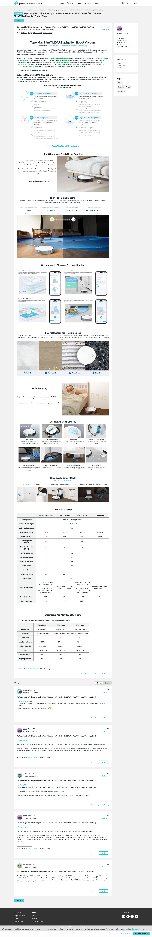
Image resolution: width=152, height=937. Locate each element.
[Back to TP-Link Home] (19, 3)
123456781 (27, 774)
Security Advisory (38, 921)
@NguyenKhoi (23, 740)
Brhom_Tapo (27, 864)
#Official (24, 33)
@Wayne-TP (22, 701)
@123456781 (22, 827)
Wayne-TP (31, 729)
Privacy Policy (18, 921)
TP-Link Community (20, 10)
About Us (17, 912)
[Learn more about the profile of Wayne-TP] (20, 730)
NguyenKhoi (27, 690)
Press (34, 912)
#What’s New (47, 33)
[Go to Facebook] (128, 916)
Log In (128, 3)
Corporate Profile (19, 915)
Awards (34, 918)
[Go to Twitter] (132, 917)
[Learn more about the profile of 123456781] (20, 775)
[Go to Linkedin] (136, 916)
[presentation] (19, 691)
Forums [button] (70, 3)
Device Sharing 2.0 (33, 669)
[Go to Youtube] (123, 916)
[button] (61, 3)
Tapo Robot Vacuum (33, 10)
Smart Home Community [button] (35, 3)
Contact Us (17, 918)
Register (135, 3)
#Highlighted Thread (35, 33)
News (34, 915)
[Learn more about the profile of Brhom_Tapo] (20, 866)
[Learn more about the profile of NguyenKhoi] (20, 691)
